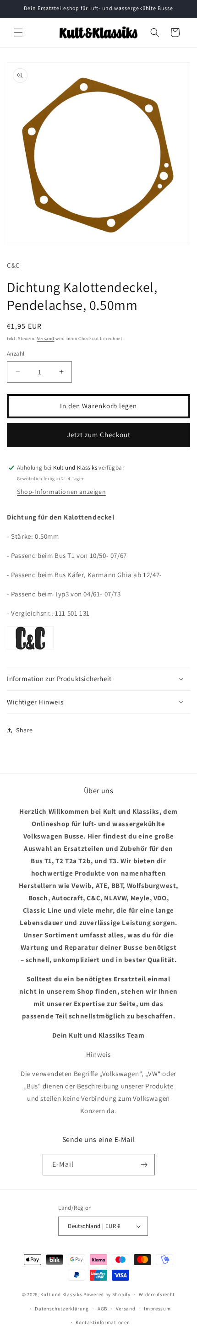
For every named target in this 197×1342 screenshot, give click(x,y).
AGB (102, 1308)
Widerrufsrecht (157, 1294)
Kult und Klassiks (61, 1294)
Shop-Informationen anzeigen (61, 491)
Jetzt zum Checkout (99, 434)
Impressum (157, 1308)
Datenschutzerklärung (62, 1308)
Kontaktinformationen (103, 1322)
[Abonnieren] (144, 1164)
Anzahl (15, 353)
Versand (46, 338)
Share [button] (24, 730)
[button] (18, 32)
